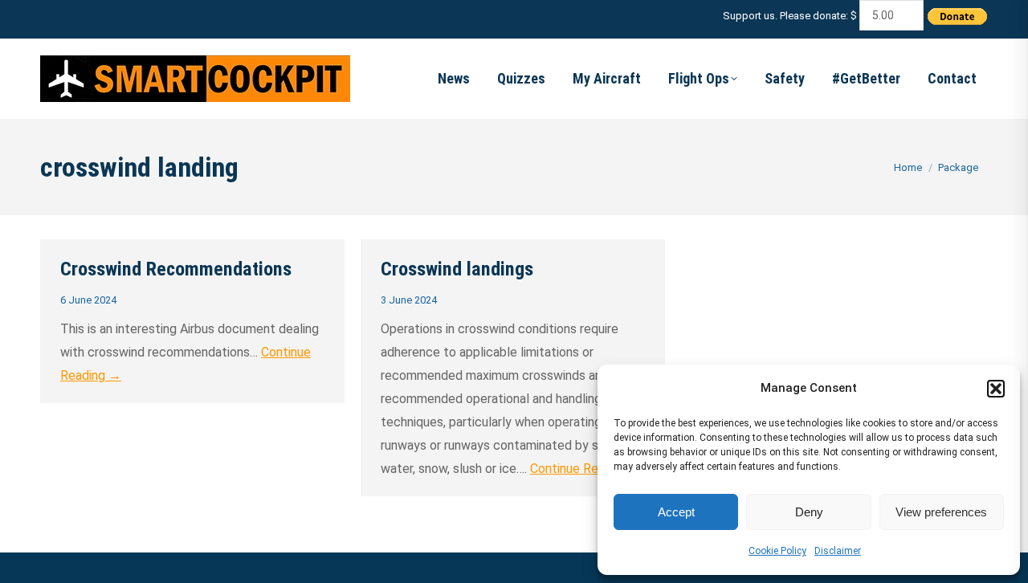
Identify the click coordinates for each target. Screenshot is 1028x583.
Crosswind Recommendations (176, 269)
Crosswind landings (457, 269)
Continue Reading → (587, 468)
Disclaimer (837, 550)
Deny (809, 512)
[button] (996, 389)
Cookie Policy (777, 550)
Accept (676, 512)
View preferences (941, 512)
